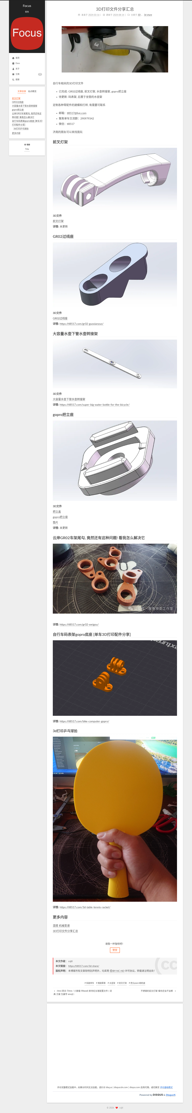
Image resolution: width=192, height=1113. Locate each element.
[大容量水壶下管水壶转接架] (175, 333)
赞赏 (114, 950)
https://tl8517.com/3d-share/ (83, 966)
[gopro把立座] (175, 414)
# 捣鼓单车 (89, 983)
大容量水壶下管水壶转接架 (69, 399)
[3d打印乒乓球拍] (175, 731)
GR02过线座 (60, 318)
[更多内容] (175, 917)
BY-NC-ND (118, 971)
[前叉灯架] (175, 142)
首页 (18, 58)
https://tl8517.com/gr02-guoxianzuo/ (82, 324)
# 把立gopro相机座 (137, 983)
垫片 (55, 522)
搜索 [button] (18, 80)
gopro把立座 (60, 517)
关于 (18, 69)
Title (27, 149)
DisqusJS (171, 1095)
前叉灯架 (58, 221)
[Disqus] (115, 1047)
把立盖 (57, 512)
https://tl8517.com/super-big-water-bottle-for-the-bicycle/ (95, 405)
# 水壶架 (111, 983)
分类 (28, 74)
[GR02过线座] (175, 236)
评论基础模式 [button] (166, 1087)
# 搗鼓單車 (101, 983)
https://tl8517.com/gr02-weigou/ (79, 624)
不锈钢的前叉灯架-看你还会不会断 (157, 991)
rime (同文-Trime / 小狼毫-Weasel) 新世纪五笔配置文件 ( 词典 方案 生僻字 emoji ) (83, 992)
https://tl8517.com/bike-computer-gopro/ (84, 721)
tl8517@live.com (76, 113)
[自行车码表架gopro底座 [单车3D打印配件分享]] (175, 634)
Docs (18, 63)
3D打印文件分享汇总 (65, 931)
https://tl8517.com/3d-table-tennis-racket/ (85, 907)
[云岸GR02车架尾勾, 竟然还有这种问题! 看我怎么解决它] (175, 537)
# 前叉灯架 (122, 983)
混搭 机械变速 (61, 926)
